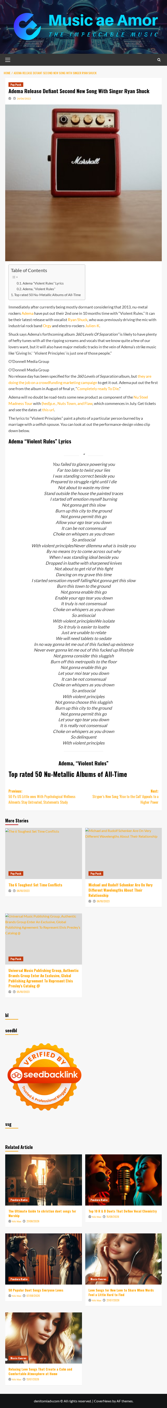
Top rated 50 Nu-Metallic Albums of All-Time (47, 295)
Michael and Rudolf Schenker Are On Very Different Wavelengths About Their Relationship (120, 890)
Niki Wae (16, 1221)
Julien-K (92, 325)
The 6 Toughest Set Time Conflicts (35, 885)
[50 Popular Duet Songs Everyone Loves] (43, 1259)
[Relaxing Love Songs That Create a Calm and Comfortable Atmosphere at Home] (43, 1338)
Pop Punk (15, 84)
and (80, 403)
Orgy (47, 325)
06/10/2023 (23, 891)
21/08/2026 (33, 1221)
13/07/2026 (33, 1379)
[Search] (159, 60)
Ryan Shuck (77, 319)
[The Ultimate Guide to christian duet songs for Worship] (43, 1180)
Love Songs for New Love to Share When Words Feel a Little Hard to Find (121, 1292)
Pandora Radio (18, 1200)
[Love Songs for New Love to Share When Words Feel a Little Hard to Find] (123, 1259)
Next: (125, 796)
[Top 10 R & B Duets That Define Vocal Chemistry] (123, 1180)
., (56, 403)
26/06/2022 (24, 98)
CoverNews (103, 1401)
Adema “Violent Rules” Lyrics (43, 283)
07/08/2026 (33, 1295)
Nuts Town (66, 403)
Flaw (88, 403)
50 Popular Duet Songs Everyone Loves (35, 1290)
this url (48, 409)
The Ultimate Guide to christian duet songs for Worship (42, 1213)
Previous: (41, 796)
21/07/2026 (113, 1300)
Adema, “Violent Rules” (39, 289)
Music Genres (98, 1279)
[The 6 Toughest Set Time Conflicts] (43, 853)
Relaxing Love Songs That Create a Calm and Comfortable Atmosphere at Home (40, 1371)
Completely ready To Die (98, 388)
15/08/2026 (113, 1216)
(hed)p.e (48, 403)
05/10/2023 (23, 992)
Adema (27, 313)
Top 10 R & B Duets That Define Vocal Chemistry (123, 1211)
